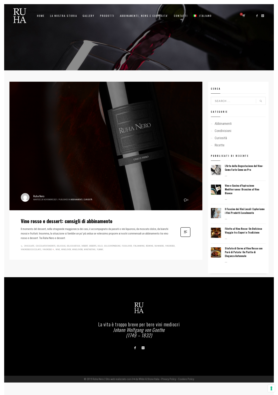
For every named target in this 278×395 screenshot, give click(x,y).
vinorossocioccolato (31, 249)
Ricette (219, 145)
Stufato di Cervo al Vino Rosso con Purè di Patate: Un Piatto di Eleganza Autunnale (243, 252)
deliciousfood (73, 246)
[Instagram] (263, 16)
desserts (92, 246)
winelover (66, 249)
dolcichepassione (112, 246)
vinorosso (170, 246)
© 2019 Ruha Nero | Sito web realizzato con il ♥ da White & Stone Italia (121, 379)
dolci (100, 246)
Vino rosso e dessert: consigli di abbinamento (66, 221)
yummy (100, 249)
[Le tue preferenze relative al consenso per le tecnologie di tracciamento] (271, 388)
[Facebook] (257, 16)
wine (58, 249)
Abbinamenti (77, 200)
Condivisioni (223, 131)
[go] (261, 101)
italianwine (138, 246)
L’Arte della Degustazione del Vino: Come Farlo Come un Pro (244, 168)
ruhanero (159, 246)
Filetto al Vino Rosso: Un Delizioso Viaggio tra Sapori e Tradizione (243, 230)
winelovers (77, 249)
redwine (149, 246)
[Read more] (185, 236)
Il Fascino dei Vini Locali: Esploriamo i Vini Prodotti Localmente (245, 211)
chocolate (29, 246)
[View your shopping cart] (243, 15)
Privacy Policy (168, 379)
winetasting (90, 249)
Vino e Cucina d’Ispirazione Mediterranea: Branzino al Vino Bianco (242, 189)
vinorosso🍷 (48, 249)
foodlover (127, 246)
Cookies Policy (186, 379)
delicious (61, 246)
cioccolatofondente (45, 246)
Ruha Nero (38, 196)
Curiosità (87, 200)
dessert (85, 246)
